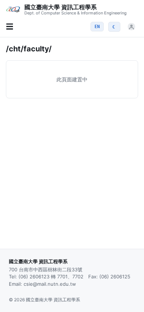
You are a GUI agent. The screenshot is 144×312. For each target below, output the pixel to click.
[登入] (131, 26)
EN (97, 26)
